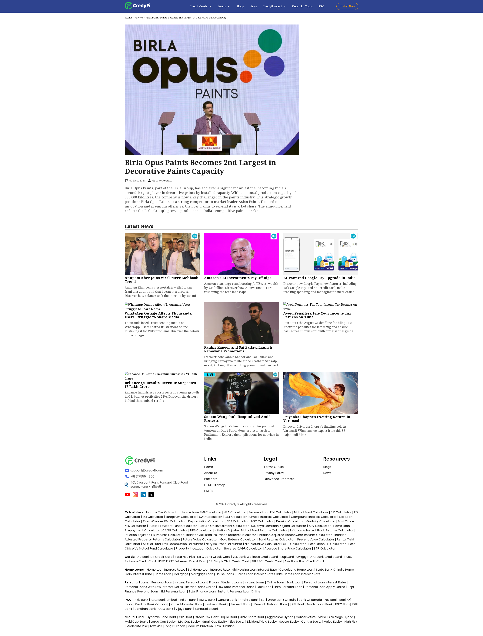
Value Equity (333, 621)
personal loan (162, 582)
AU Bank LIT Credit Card (155, 557)
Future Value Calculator (200, 539)
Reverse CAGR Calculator (243, 548)
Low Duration (225, 626)
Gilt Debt (185, 617)
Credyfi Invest (273, 6)
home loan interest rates (166, 569)
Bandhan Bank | (146, 609)
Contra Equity (311, 621)
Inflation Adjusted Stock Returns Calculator (322, 530)
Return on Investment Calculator (224, 526)
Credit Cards (199, 6)
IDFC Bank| (343, 604)
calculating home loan (296, 569)
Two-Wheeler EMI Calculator (164, 521)
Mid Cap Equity (189, 621)
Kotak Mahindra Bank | (188, 604)
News (253, 6)
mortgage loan (202, 574)
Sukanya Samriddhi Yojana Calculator (278, 526)
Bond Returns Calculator (276, 539)
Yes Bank (331, 600)
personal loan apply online (325, 587)
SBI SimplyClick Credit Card (229, 561)
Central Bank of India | (152, 604)
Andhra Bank (248, 600)
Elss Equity (237, 621)
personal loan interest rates (325, 582)
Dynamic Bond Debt (161, 617)
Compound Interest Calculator (314, 517)
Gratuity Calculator (320, 521)
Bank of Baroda (310, 600)
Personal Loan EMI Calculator (269, 512)
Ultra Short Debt (252, 617)
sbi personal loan (173, 591)
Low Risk (156, 626)
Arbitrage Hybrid (340, 617)
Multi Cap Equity (136, 621)
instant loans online (200, 587)
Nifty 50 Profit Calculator (224, 544)
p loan (214, 582)
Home (128, 17)
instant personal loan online (239, 591)
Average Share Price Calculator (288, 548)
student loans (231, 582)
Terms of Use (274, 467)
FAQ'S (208, 491)
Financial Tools (302, 6)
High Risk (350, 621)
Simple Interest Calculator (268, 517)
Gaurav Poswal (161, 180)
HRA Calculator (235, 512)
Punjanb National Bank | (272, 604)
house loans (225, 574)
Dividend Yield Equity (262, 621)
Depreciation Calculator (206, 521)
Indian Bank (188, 600)
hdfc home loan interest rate (298, 574)
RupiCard (287, 557)
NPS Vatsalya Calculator (263, 544)
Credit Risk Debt (207, 617)
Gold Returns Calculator (238, 539)
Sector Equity (289, 621)
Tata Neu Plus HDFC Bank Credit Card (202, 557)
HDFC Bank (207, 600)
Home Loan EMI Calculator (201, 512)
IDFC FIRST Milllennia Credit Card (182, 561)
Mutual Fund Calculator (311, 512)
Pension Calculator (290, 521)
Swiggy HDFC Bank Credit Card (319, 557)
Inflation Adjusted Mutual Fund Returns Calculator (251, 530)
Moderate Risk (137, 626)
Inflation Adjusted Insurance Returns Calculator (221, 535)
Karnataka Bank (207, 609)
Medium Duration (200, 626)
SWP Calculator (210, 517)
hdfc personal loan (288, 587)
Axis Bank (142, 600)
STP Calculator (325, 548)
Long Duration (175, 626)
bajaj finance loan (202, 591)
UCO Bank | (167, 609)
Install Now (347, 6)
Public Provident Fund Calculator (173, 526)
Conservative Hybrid (311, 617)
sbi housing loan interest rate (255, 569)
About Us (211, 473)
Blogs (240, 6)
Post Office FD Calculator (327, 544)
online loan (275, 582)
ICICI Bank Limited (164, 600)
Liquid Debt (229, 617)
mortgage (181, 574)
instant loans (255, 582)
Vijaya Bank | (185, 609)
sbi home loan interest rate (209, 569)
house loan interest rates (256, 574)
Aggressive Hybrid (280, 617)
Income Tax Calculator (163, 512)
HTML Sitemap (214, 485)
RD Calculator (153, 517)
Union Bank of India (282, 600)
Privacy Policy (274, 473)
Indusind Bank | (217, 604)
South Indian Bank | (320, 604)
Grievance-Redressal (279, 479)
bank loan (293, 582)
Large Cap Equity (163, 621)
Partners (210, 479)
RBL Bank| (298, 604)
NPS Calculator (201, 530)
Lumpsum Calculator (181, 517)
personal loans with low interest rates (154, 587)
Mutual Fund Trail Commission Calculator (173, 544)
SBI (263, 600)
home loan (163, 574)
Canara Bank (228, 600)
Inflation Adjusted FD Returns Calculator (154, 535)
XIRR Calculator (294, 544)
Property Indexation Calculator (199, 548)
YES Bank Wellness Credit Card (255, 557)
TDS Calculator (237, 521)
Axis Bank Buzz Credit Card (304, 561)
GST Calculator (236, 517)
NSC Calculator (262, 521)
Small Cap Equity (214, 621)
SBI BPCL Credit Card (267, 561)
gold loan (264, 587)
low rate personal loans (236, 587)
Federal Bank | (242, 604)
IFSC (321, 6)
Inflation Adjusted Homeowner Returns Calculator (295, 535)
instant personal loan (191, 582)
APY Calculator (320, 526)
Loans (222, 6)
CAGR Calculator (175, 530)
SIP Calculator (341, 512)
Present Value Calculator (315, 539)
